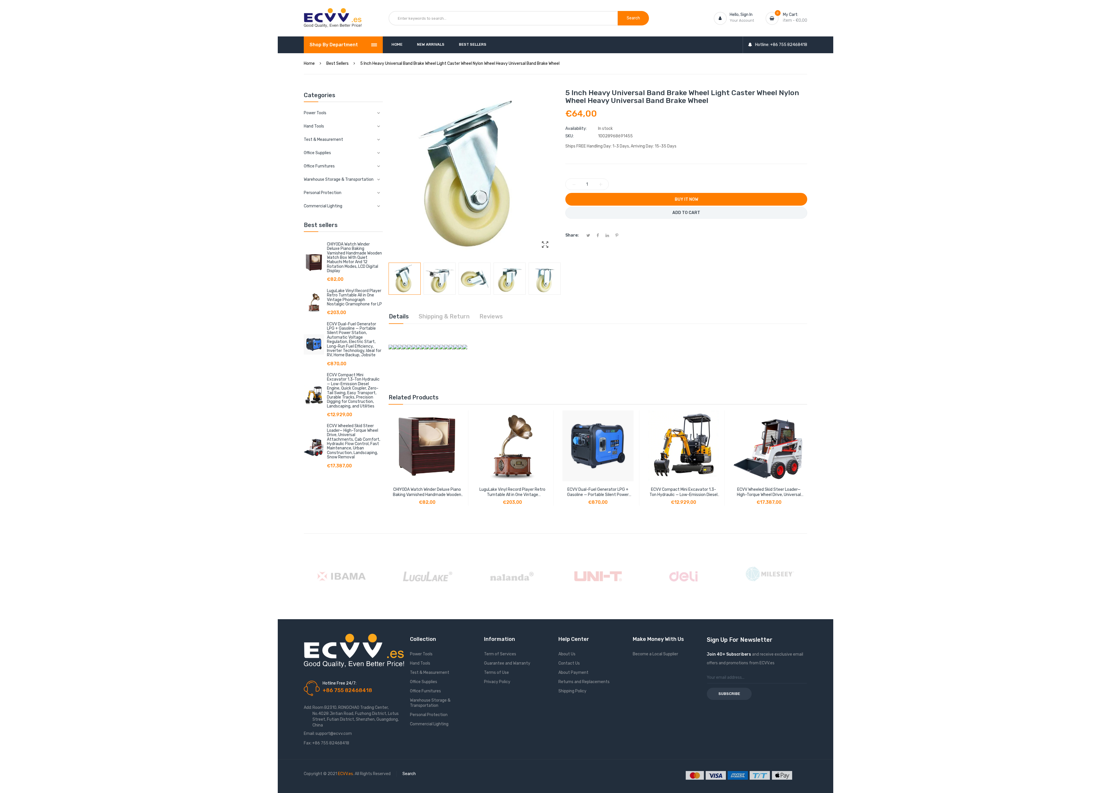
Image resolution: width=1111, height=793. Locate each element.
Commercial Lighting (429, 724)
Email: (309, 733)
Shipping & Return (444, 316)
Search (409, 773)
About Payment (573, 672)
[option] (404, 279)
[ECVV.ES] (333, 14)
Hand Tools (420, 663)
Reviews (491, 316)
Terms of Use (496, 672)
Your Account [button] (742, 20)
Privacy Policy (497, 681)
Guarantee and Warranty (507, 663)
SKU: (569, 136)
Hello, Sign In (741, 14)
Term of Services (500, 654)
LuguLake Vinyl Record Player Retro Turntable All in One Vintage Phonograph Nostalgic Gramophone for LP (354, 297)
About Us (566, 654)
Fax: (308, 743)
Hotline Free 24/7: (339, 683)
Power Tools (421, 654)
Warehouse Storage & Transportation (430, 703)
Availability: (576, 128)
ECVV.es (345, 773)
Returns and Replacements (584, 681)
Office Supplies (423, 681)
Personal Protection (429, 714)
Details (399, 316)
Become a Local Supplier (655, 654)
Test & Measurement (429, 672)
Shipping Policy (572, 691)
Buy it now (686, 199)
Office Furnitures (425, 691)
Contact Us (569, 663)
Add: (308, 707)
